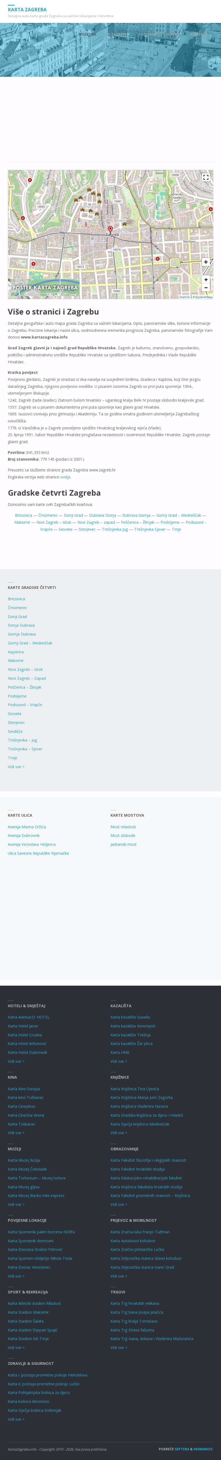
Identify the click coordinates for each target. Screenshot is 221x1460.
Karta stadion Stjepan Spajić (33, 1330)
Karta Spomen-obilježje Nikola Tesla (40, 1258)
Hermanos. (203, 1449)
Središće (15, 731)
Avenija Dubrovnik (24, 835)
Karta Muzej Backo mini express (36, 1195)
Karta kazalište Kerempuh (133, 1025)
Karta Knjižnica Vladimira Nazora (139, 1106)
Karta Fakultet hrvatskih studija (137, 1169)
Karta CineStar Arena (26, 1115)
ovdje (65, 476)
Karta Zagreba (27, 9)
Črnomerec (48, 515)
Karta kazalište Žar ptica (131, 1043)
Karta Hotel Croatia (25, 1034)
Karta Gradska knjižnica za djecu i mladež (146, 1115)
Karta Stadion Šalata (26, 1321)
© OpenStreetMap (202, 297)
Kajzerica (16, 651)
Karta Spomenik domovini (30, 1240)
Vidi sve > (16, 766)
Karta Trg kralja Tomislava (133, 1321)
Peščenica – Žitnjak (137, 522)
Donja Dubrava (21, 625)
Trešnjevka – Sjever (25, 748)
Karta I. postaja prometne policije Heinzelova (47, 1375)
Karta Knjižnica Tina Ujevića (134, 1088)
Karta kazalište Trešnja (130, 1034)
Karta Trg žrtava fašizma (132, 1330)
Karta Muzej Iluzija (24, 1160)
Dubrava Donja (102, 515)
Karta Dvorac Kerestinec (29, 1267)
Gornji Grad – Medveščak (179, 515)
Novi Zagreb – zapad (96, 522)
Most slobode (122, 835)
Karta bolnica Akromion (28, 1401)
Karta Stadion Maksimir (28, 1312)
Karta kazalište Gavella (130, 1017)
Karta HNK (119, 1052)
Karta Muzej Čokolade (27, 1169)
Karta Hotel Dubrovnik (27, 1052)
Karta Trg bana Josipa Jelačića (136, 1312)
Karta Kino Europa (24, 1088)
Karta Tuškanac (21, 1124)
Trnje (176, 529)
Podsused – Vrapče (25, 704)
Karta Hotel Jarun (23, 1025)
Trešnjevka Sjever (149, 529)
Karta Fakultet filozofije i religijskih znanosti (148, 1160)
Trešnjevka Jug (115, 529)
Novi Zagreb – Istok (25, 669)
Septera (181, 1449)
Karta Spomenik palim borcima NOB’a (41, 1231)
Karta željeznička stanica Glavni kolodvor (146, 1258)
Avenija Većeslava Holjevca (32, 844)
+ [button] (206, 279)
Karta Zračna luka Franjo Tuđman (140, 1231)
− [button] (206, 287)
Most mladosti (123, 826)
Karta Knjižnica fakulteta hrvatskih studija (146, 1186)
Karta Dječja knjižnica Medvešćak (139, 1124)
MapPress (185, 297)
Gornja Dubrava (22, 634)
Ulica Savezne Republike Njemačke (38, 853)
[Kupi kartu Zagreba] (45, 287)
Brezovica (23, 515)
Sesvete (65, 529)
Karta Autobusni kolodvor (133, 1240)
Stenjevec (87, 529)
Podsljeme (170, 522)
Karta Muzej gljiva (23, 1186)
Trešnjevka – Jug (22, 740)
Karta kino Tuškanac (26, 1097)
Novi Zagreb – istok (53, 522)
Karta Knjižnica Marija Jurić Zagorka (141, 1097)
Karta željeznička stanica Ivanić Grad (142, 1267)
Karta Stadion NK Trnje (28, 1338)
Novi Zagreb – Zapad (27, 678)
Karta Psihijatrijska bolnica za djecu (39, 1392)
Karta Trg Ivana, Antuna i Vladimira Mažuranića (151, 1338)
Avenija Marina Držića (27, 826)
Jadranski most (123, 844)
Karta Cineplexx (21, 1106)
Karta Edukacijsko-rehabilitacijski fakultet (146, 1178)
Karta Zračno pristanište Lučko (137, 1249)
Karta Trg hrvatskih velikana (134, 1303)
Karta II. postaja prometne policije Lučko (44, 1383)
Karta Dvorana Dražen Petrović (35, 1249)
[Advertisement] (110, 122)
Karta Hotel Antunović (27, 1043)
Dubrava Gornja (136, 515)
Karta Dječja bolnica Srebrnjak (34, 1410)
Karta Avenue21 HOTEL (29, 1017)
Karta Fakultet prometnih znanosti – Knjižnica (150, 1195)
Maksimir (22, 522)
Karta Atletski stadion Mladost (34, 1303)
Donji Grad (73, 515)
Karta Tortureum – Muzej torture (37, 1178)
